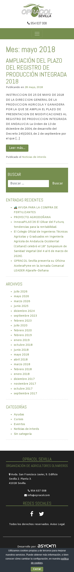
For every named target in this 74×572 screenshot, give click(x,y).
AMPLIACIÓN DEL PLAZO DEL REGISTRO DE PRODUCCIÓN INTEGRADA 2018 (36, 71)
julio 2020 (20, 326)
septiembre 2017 (25, 394)
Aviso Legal (57, 524)
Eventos (19, 424)
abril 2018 (21, 360)
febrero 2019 (23, 335)
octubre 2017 (23, 389)
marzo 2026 (22, 301)
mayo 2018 (21, 355)
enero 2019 (22, 340)
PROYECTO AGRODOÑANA (32, 217)
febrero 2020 (23, 330)
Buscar (14, 174)
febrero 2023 (23, 321)
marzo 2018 (22, 364)
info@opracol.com (39, 495)
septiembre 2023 (25, 316)
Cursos (18, 419)
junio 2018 (21, 350)
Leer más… (17, 148)
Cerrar (37, 569)
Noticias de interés (34, 157)
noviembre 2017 (25, 384)
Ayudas (19, 415)
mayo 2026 (21, 296)
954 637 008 (38, 23)
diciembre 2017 (24, 379)
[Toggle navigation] (37, 34)
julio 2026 (20, 292)
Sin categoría (23, 434)
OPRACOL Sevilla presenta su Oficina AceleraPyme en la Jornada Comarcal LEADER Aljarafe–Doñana (39, 266)
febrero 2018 (23, 369)
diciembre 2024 (24, 311)
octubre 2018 (23, 345)
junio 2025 (21, 306)
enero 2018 (22, 374)
